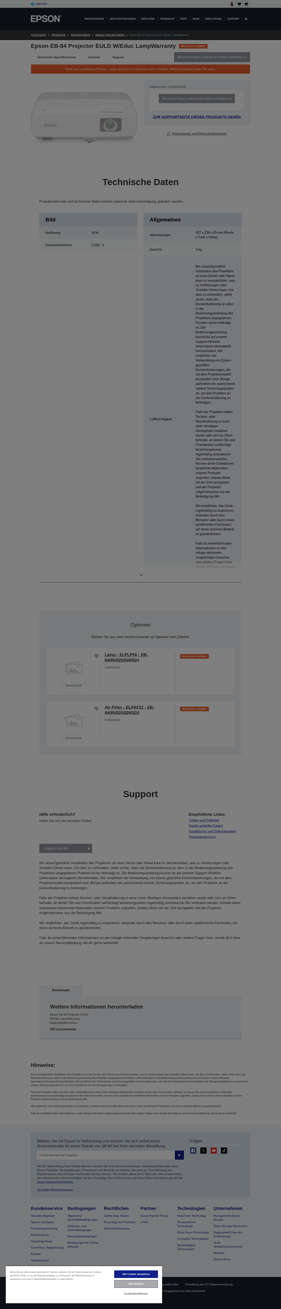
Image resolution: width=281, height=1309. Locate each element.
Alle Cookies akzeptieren (136, 1274)
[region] (84, 1284)
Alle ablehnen (136, 1283)
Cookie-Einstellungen (136, 1293)
